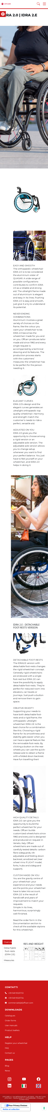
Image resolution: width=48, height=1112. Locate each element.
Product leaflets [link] (12, 1030)
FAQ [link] (7, 1048)
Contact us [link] (10, 1053)
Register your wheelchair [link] (16, 1043)
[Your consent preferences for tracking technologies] (44, 1108)
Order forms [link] (10, 1021)
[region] (24, 199)
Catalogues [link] (10, 1016)
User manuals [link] (11, 1025)
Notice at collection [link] (11, 1109)
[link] (3, 14)
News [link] (7, 1071)
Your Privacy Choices (18, 1105)
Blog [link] (7, 1066)
